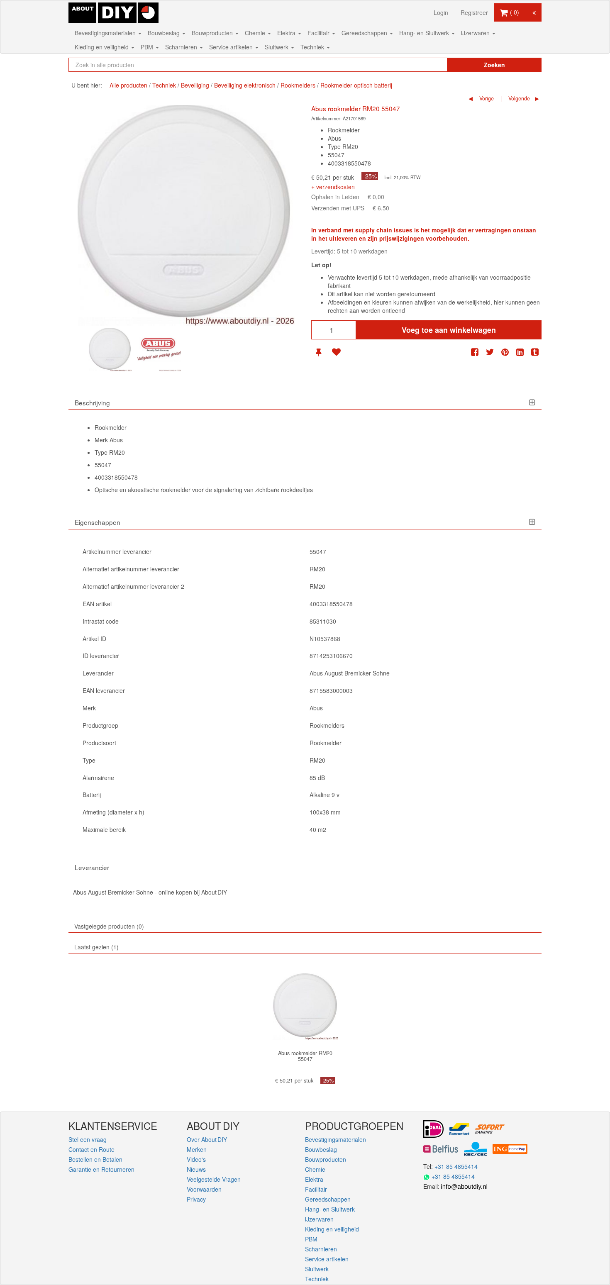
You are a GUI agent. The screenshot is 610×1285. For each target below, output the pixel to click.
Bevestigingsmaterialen (106, 33)
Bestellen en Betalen (95, 1159)
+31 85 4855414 (456, 1166)
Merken (197, 1149)
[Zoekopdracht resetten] (423, 65)
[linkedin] (520, 352)
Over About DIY (207, 1139)
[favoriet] (336, 352)
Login (441, 12)
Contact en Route (91, 1149)
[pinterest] (505, 352)
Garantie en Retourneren (101, 1169)
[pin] (318, 352)
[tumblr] (535, 352)
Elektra (287, 33)
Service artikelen (231, 47)
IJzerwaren (476, 33)
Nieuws (196, 1169)
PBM (148, 47)
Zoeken (494, 65)
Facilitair (319, 33)
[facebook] (474, 352)
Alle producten (128, 85)
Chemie (256, 33)
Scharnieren (182, 47)
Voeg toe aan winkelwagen (449, 329)
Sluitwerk (277, 47)
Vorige (486, 98)
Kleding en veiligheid (102, 47)
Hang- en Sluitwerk (425, 33)
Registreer (474, 12)
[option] (109, 349)
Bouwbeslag (164, 33)
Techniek (313, 47)
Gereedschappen (365, 33)
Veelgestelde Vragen (214, 1179)
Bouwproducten (213, 33)
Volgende (518, 98)
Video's (196, 1159)
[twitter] (490, 352)
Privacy (196, 1199)
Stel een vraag (87, 1139)
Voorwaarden (204, 1189)
